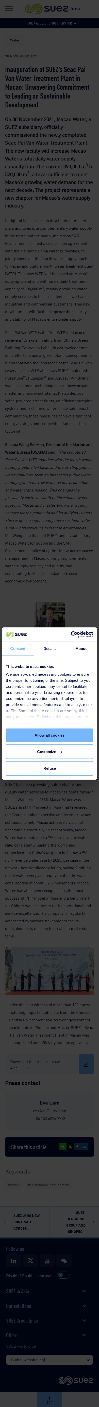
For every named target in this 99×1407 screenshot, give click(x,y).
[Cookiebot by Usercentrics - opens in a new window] (71, 634)
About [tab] (81, 648)
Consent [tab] (17, 648)
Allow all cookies (49, 735)
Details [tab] (49, 648)
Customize (46, 751)
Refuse (49, 768)
